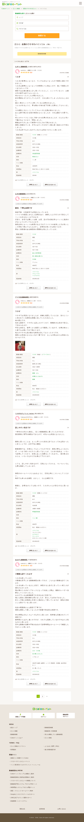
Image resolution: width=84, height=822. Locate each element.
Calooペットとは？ (16, 738)
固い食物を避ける (37, 256)
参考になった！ (33, 184)
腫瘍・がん (35, 373)
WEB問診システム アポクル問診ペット (22, 787)
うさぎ (17, 77)
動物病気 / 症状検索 (51, 731)
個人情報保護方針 (50, 749)
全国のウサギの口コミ (30, 8)
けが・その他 (36, 650)
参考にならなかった (50, 184)
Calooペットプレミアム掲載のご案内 (22, 774)
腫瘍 (33, 379)
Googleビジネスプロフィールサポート (22, 794)
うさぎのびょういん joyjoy (24, 413)
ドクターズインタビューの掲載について (23, 780)
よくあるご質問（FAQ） (52, 746)
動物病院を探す (20, 13)
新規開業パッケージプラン (18, 801)
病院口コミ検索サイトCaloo (19, 758)
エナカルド (35, 534)
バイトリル (35, 172)
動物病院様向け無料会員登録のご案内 (22, 777)
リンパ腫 (35, 518)
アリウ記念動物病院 (22, 297)
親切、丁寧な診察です (23, 208)
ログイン (43, 717)
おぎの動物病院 (20, 194)
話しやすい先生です (23, 427)
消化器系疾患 (36, 153)
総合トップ (14, 727)
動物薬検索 (14, 734)
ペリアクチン (36, 275)
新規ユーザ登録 (20, 717)
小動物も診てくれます (23, 574)
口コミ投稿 (48, 738)
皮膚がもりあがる (37, 376)
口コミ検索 (16, 8)
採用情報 (42, 809)
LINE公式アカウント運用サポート (21, 797)
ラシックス (35, 536)
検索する (42, 35)
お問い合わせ (62, 809)
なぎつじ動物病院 (21, 66)
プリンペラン (36, 273)
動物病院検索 (42, 53)
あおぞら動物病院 (21, 560)
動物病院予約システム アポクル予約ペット (23, 784)
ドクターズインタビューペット (20, 761)
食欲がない (35, 156)
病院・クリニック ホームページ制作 (21, 791)
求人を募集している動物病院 (54, 734)
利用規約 (13, 749)
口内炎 (34, 259)
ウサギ (34, 134)
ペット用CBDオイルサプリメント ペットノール (25, 765)
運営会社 (22, 809)
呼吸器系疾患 (36, 511)
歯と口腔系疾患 (36, 253)
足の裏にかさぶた (37, 653)
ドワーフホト (46, 354)
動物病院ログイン (65, 715)
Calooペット (6, 8)
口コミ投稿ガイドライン (18, 746)
